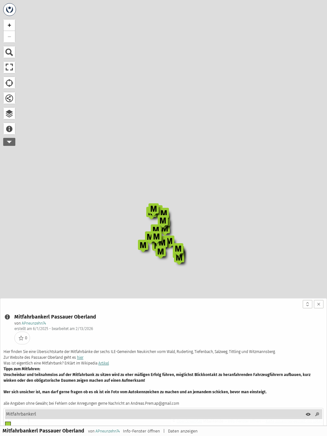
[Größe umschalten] (307, 304)
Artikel (103, 363)
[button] (165, 229)
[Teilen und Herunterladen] (9, 98)
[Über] (9, 128)
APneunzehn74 (34, 323)
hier (80, 357)
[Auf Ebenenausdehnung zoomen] (317, 414)
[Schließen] (319, 304)
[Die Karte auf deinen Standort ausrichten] (9, 82)
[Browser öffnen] (9, 113)
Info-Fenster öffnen (141, 431)
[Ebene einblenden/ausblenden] (308, 414)
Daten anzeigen (183, 431)
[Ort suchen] (9, 52)
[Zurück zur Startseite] (9, 9)
